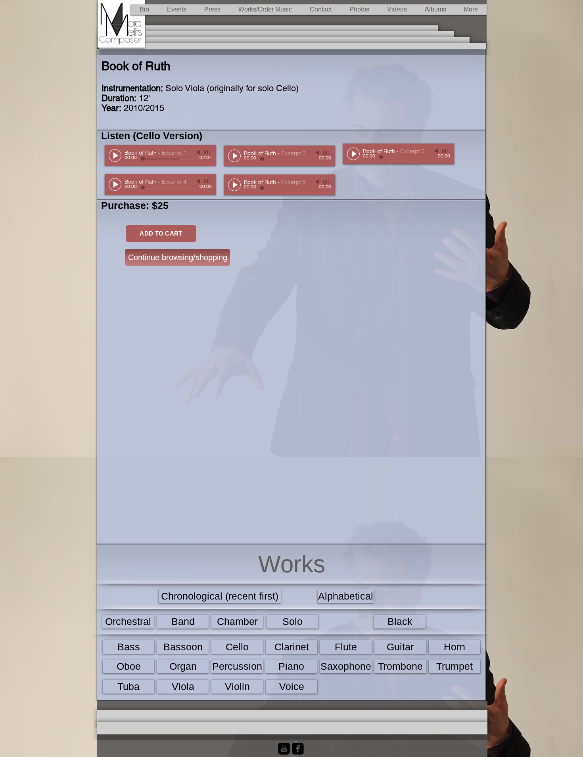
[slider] (208, 152)
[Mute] (199, 152)
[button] (265, 9)
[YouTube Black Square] (284, 749)
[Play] (115, 155)
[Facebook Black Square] (298, 749)
